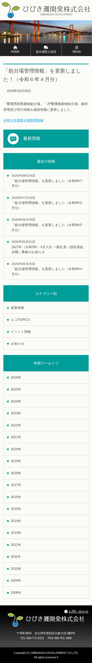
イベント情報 (21, 332)
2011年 (16, 556)
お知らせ (17, 343)
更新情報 (17, 308)
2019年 (16, 461)
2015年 (16, 509)
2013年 (16, 533)
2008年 (16, 592)
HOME (15, 51)
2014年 (16, 521)
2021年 (16, 437)
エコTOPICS (20, 319)
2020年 (16, 449)
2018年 (16, 473)
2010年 (16, 569)
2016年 (16, 497)
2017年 (16, 485)
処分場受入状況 (46, 51)
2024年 (16, 401)
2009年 (16, 580)
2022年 (16, 425)
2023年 (16, 413)
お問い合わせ (79, 611)
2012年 (16, 545)
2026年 (16, 377)
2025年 (16, 389)
